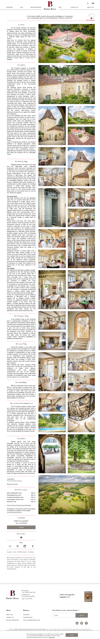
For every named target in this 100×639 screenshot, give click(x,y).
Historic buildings (15, 630)
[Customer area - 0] (88, 3)
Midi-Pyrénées (22, 552)
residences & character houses (62, 629)
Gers (15, 552)
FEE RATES (26, 614)
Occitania (31, 552)
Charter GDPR (27, 617)
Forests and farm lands (80, 630)
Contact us (74, 7)
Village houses (45, 630)
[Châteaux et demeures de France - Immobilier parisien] (93, 3)
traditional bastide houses (57, 630)
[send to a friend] (10, 546)
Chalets (50, 630)
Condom (9, 552)
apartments (86, 629)
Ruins (35, 630)
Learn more (52, 637)
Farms (41, 630)
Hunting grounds (30, 630)
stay (60, 7)
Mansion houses (72, 629)
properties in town (79, 629)
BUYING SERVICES (36, 7)
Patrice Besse (11, 629)
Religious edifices (22, 630)
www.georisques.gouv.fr (14, 512)
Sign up (82, 615)
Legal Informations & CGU (31, 620)
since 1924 (90, 7)
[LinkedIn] (24, 546)
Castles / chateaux (49, 629)
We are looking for (12, 620)
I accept (72, 635)
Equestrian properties (71, 630)
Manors (54, 629)
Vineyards (65, 630)
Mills (38, 630)
